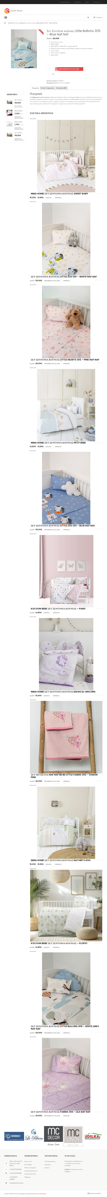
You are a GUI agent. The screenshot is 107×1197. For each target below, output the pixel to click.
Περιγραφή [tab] (35, 88)
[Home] (5, 23)
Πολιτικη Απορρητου (30, 1168)
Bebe (10, 23)
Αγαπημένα (78, 2)
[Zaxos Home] (13, 11)
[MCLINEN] (73, 1136)
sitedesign (42, 1194)
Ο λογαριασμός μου (64, 2)
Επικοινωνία (96, 2)
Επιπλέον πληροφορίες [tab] (47, 88)
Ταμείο (87, 2)
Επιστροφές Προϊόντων (30, 1171)
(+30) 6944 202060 (13, 1178)
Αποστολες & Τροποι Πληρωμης (30, 1175)
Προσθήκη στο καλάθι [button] (52, 281)
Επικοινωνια (28, 1161)
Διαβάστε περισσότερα (19, 117)
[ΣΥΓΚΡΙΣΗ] (53, 74)
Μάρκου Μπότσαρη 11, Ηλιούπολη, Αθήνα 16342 (16, 1163)
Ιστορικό (47, 1168)
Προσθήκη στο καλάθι (69, 69)
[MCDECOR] (53, 1136)
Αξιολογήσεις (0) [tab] (61, 88)
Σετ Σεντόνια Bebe (18, 23)
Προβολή (58, 198)
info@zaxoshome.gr (16, 1183)
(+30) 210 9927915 (16, 1169)
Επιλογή (48, 198)
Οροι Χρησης (28, 1165)
